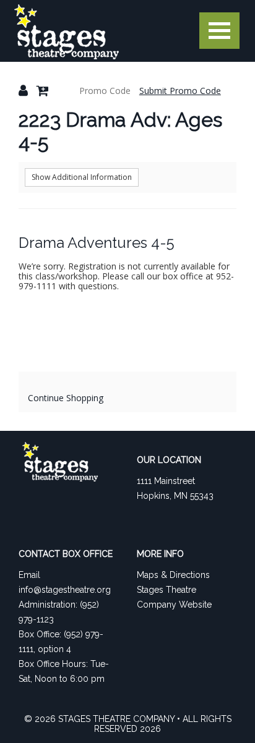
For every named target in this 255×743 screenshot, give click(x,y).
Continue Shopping (65, 398)
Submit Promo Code (180, 90)
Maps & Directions (173, 575)
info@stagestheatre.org (65, 590)
